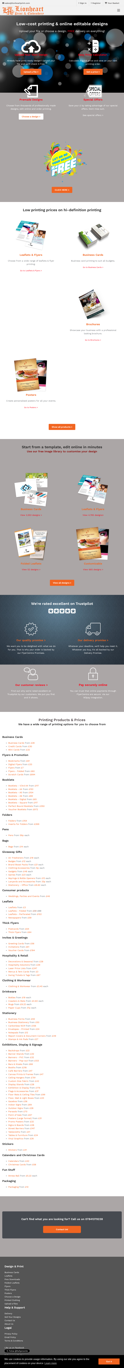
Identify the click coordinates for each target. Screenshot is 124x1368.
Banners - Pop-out (18, 1060)
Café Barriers (15, 1071)
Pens (10, 835)
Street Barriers (16, 1128)
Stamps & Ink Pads (18, 1039)
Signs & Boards (16, 1125)
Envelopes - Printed (18, 1029)
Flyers (11, 767)
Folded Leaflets (31, 563)
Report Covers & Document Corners (27, 1036)
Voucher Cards (16, 950)
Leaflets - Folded (17, 911)
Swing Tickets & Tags (19, 975)
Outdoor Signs (15, 1108)
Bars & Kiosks (15, 1064)
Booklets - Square (17, 802)
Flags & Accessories (18, 1091)
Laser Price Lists (17, 968)
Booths (11, 1067)
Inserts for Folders (18, 824)
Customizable (93, 563)
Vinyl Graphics (15, 1138)
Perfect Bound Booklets (20, 806)
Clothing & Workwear (19, 986)
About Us (9, 1324)
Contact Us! (62, 1229)
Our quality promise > (31, 640)
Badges (12, 861)
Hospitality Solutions (19, 965)
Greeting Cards (16, 943)
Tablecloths (14, 1132)
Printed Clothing (12, 1300)
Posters (31, 394)
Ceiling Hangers (16, 1077)
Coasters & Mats (16, 1001)
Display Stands (16, 1084)
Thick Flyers (14, 932)
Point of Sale (15, 1115)
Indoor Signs (14, 1104)
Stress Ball (14, 1175)
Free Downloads (12, 1279)
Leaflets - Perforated (19, 914)
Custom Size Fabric (18, 1081)
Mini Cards (14, 749)
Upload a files (11, 1304)
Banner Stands (16, 1054)
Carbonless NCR (16, 1026)
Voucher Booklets (17, 809)
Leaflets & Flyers (31, 254)
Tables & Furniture (18, 1135)
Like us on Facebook (14, 1348)
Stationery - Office (18, 885)
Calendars (13, 1161)
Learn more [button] (50, 1363)
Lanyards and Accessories (21, 881)
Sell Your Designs (13, 1317)
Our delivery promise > (93, 640)
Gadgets (12, 871)
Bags (10, 846)
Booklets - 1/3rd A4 (18, 785)
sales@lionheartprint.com (17, 3)
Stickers (12, 1150)
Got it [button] (109, 1361)
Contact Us (10, 1320)
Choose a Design (12, 1297)
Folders (12, 821)
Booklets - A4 (15, 789)
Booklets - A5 (15, 792)
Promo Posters (16, 1121)
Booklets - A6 (15, 796)
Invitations (13, 947)
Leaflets (12, 907)
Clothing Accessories (19, 868)
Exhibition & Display (18, 1088)
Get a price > (93, 72)
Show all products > (62, 427)
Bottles (11, 997)
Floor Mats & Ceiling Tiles (21, 1094)
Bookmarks (14, 761)
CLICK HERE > (62, 190)
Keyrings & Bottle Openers (21, 878)
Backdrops (13, 1050)
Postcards (13, 929)
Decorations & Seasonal (20, 961)
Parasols (12, 1111)
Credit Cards (15, 746)
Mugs (11, 1004)
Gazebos (12, 1101)
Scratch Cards (15, 774)
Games (11, 875)
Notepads (13, 1032)
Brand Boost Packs (18, 864)
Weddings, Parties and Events (23, 896)
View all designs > (62, 583)
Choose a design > (31, 116)
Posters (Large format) (20, 1118)
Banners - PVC (16, 1057)
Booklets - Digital (17, 799)
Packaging (13, 1187)
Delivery (8, 1313)
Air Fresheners (15, 858)
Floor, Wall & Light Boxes (21, 1098)
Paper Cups (14, 1008)
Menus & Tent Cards (18, 971)
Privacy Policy (11, 1334)
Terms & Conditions (14, 1341)
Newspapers (14, 917)
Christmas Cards (17, 1164)
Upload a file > (31, 72)
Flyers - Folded (16, 771)
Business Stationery (18, 1022)
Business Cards (93, 254)
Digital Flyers (15, 764)
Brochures (93, 324)
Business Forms (16, 1019)
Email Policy (10, 1337)
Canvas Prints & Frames (20, 1074)
